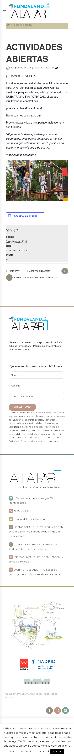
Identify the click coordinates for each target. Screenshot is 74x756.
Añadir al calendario (26, 216)
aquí (59, 441)
